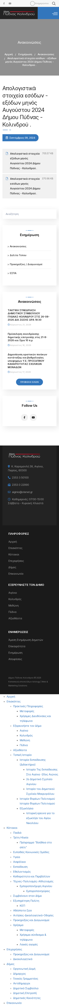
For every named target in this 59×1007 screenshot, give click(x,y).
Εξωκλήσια (26, 808)
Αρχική (9, 54)
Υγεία (16, 857)
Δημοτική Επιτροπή (25, 993)
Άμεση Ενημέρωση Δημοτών (25, 639)
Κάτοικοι (13, 554)
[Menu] (55, 14)
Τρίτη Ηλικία (20, 837)
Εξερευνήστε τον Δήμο (27, 725)
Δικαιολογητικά (22, 959)
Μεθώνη (13, 605)
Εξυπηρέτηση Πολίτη (26, 900)
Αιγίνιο (12, 592)
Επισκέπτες (15, 548)
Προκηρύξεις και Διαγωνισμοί (31, 920)
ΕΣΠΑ (13, 273)
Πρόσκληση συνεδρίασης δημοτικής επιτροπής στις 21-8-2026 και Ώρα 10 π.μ (27, 337)
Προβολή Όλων (29, 382)
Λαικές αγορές (29, 944)
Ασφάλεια (19, 861)
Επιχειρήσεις (16, 560)
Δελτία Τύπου (18, 255)
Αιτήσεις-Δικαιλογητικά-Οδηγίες (33, 915)
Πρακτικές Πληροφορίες (28, 706)
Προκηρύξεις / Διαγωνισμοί (26, 264)
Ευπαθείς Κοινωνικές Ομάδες (31, 852)
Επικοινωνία (15, 573)
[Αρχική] (19, 13)
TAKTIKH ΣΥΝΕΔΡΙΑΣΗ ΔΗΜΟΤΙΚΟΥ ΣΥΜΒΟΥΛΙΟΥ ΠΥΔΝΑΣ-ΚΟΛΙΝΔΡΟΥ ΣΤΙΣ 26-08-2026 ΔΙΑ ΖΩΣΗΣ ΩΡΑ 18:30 (28, 315)
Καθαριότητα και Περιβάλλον (31, 876)
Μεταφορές (27, 711)
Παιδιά (17, 832)
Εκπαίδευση (20, 866)
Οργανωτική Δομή (24, 968)
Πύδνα (12, 612)
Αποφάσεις (15, 659)
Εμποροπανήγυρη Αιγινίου (36, 886)
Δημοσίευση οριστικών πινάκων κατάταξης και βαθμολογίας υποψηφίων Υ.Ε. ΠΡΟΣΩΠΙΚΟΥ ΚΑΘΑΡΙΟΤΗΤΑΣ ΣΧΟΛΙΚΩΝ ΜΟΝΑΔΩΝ (27, 361)
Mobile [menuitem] (32, 3)
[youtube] (10, 3)
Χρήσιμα (18, 925)
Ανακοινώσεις (46, 54)
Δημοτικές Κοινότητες (27, 998)
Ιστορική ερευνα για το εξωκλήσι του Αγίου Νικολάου (40, 818)
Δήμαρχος (19, 973)
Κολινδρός (14, 599)
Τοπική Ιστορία (22, 754)
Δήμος (12, 567)
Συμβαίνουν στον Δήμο (27, 895)
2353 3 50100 (20, 477)
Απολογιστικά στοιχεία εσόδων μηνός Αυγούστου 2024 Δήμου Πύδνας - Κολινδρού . (25, 186)
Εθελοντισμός (22, 871)
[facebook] (4, 3)
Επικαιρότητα (16, 646)
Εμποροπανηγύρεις (38, 891)
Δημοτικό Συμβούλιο (26, 988)
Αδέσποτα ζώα (22, 910)
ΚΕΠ (22, 905)
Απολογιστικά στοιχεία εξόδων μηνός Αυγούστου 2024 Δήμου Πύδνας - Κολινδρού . (25, 161)
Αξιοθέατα (15, 618)
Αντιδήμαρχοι (21, 983)
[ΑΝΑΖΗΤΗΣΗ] (52, 214)
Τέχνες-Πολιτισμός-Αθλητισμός (33, 881)
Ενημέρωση (25, 54)
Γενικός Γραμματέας (25, 978)
